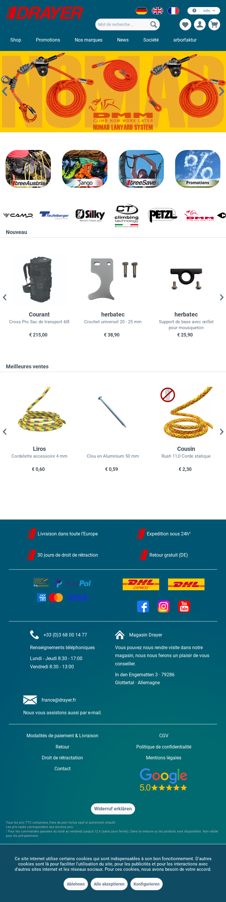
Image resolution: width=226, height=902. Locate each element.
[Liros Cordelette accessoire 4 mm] (39, 413)
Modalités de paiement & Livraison (62, 735)
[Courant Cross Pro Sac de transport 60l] (39, 279)
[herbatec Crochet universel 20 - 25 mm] (113, 279)
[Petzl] (159, 215)
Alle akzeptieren (109, 884)
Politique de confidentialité (163, 747)
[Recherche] (153, 24)
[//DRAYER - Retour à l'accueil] (44, 17)
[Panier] (214, 24)
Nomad (113, 91)
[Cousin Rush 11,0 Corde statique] (186, 413)
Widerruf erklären (113, 809)
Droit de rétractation (62, 758)
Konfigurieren (146, 884)
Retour (62, 747)
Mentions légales (163, 758)
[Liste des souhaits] (185, 24)
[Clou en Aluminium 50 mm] (113, 413)
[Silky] (87, 215)
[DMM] (195, 215)
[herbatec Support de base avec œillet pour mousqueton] (186, 279)
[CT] (123, 215)
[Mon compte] (200, 24)
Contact (62, 768)
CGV (163, 735)
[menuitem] (127, 24)
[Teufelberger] (51, 215)
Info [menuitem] (206, 11)
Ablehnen (76, 884)
